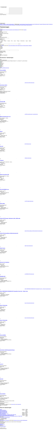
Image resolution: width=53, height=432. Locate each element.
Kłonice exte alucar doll (4, 174)
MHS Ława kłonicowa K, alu (5, 116)
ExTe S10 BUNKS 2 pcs (4, 189)
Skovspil (27, 24)
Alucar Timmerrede (3, 305)
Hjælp (3, 417)
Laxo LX (1, 364)
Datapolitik (7, 420)
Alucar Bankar (2, 393)
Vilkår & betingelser (3, 420)
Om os (1, 417)
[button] (26, 19)
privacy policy (13, 404)
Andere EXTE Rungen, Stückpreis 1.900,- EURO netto (10, 218)
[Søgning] (15, 11)
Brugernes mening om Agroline (18, 420)
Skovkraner (23, 24)
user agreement (18, 404)
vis (0, 54)
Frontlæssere (51, 24)
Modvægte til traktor (45, 24)
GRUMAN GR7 (2, 276)
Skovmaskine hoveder (31, 24)
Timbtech (2, 160)
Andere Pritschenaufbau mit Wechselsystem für (9, 233)
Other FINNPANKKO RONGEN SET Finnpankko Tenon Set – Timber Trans (14, 291)
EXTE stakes (2, 203)
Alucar (1, 131)
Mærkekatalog (25, 420)
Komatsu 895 (2, 101)
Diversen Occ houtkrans (4, 262)
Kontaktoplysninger (7, 417)
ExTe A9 (1, 146)
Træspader (41, 24)
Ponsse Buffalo (3, 70)
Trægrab (20, 24)
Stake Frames (2, 248)
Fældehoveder (37, 24)
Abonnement (2, 403)
